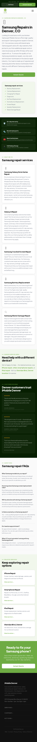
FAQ (6, 732)
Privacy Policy (18, 732)
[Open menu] (33, 11)
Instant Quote (27, 4)
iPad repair (6, 370)
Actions (9, 718)
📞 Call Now (9, 4)
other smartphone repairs (23, 368)
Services (9, 707)
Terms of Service (27, 732)
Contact (10, 732)
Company (9, 713)
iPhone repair (7, 368)
